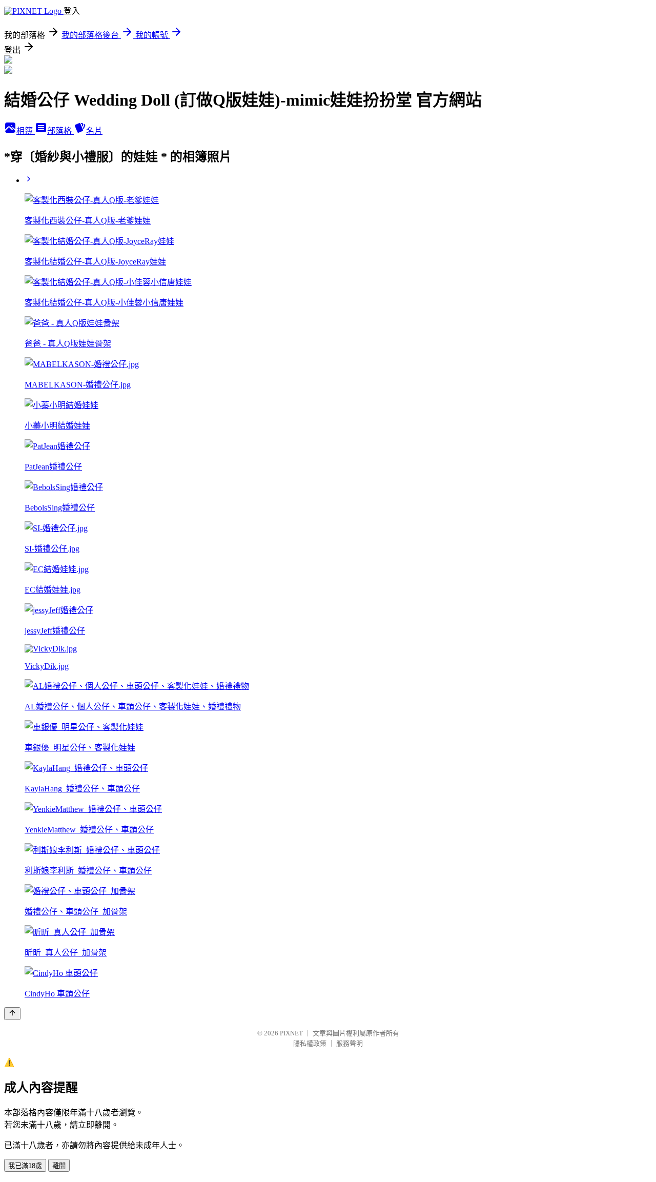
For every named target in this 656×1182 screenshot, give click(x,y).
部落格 (60, 131)
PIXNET (291, 1033)
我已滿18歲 (25, 1166)
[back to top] (12, 1013)
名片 (94, 131)
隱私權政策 (309, 1043)
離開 (59, 1166)
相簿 (25, 131)
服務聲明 (349, 1043)
